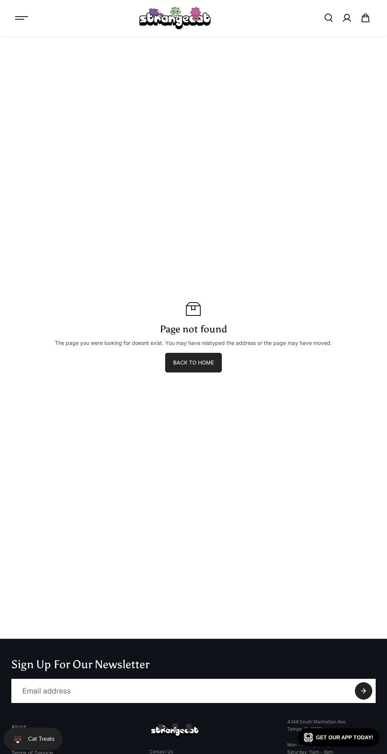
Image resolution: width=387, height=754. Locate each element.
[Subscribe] (363, 691)
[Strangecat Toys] (175, 18)
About (18, 726)
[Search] (328, 17)
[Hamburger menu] (21, 17)
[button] (365, 17)
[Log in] (347, 17)
